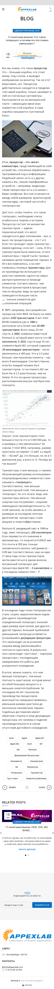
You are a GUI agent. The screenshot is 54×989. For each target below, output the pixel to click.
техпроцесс (16, 772)
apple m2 (14, 744)
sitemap (28, 985)
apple (24, 738)
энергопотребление (36, 778)
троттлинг (12, 778)
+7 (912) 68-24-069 (13, 969)
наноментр (16, 761)
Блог (37, 31)
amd (11, 738)
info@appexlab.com (14, 967)
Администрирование (24, 31)
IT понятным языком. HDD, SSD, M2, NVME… (27, 828)
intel (29, 744)
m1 (41, 744)
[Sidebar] (3, 300)
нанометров (36, 761)
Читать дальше (27, 849)
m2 (18, 749)
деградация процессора (26, 755)
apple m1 (39, 738)
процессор (32, 767)
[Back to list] (27, 787)
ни (16, 767)
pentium (33, 749)
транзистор (37, 772)
